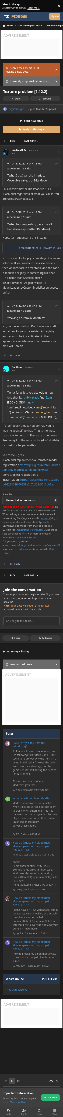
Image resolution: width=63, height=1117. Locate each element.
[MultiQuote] (4, 355)
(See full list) (49, 979)
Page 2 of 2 (30, 141)
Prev (12, 141)
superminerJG (15, 168)
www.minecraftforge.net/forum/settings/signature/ (32, 545)
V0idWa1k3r (19, 150)
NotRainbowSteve (25, 789)
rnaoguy (20, 889)
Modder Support (46, 109)
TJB (17, 834)
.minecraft (46, 518)
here (24, 533)
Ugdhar (20, 933)
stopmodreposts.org (25, 537)
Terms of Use (18, 1102)
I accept (52, 1097)
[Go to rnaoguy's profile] (7, 843)
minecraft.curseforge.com (30, 529)
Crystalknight (16, 109)
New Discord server (21, 664)
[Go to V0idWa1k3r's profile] (6, 152)
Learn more (6, 6)
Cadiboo (17, 367)
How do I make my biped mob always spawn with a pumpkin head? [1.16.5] (32, 846)
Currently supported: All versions (29, 81)
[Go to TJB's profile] (7, 799)
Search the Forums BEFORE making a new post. (24, 69)
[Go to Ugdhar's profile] (7, 898)
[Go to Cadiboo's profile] (6, 369)
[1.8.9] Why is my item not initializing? (29, 744)
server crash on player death (31, 798)
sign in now (24, 598)
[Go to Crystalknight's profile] (5, 109)
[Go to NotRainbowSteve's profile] (7, 743)
